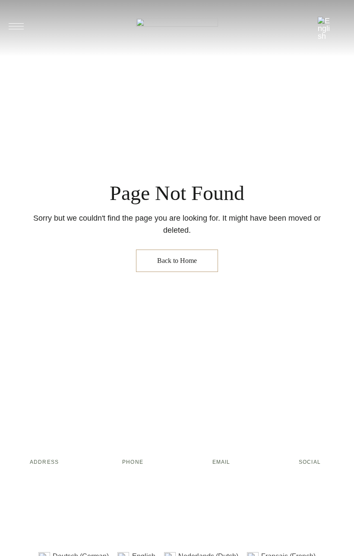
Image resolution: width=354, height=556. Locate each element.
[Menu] (16, 26)
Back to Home (177, 260)
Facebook (301, 478)
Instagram (317, 478)
